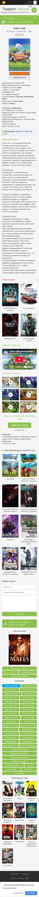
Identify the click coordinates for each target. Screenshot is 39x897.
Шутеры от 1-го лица (10, 725)
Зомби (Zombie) (27, 729)
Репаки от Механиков (11, 694)
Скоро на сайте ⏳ (10, 672)
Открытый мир (29, 717)
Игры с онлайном (11, 686)
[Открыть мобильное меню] (34, 10)
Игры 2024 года (28, 697)
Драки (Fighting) (10, 741)
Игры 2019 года (10, 709)
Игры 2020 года (28, 706)
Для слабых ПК (10, 713)
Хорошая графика (11, 717)
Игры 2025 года (10, 697)
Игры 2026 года (29, 694)
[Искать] (34, 18)
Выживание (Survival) (19, 749)
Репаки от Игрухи (11, 690)
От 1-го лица (10, 721)
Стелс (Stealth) (28, 733)
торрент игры (13, 22)
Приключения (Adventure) (19, 757)
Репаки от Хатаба (28, 690)
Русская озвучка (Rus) (28, 672)
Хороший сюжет (28, 713)
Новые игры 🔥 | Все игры (19, 668)
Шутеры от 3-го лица (28, 725)
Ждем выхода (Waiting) (19, 676)
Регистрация (28, 3)
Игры (21, 22)
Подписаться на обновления (19, 74)
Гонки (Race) (10, 729)
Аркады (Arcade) (28, 741)
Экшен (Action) (11, 733)
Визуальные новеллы (13, 765)
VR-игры (31, 765)
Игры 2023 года (10, 701)
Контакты (25, 874)
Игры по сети (29, 686)
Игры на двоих (11, 769)
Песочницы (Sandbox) (19, 761)
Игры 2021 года (10, 706)
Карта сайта (14, 874)
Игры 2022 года (28, 701)
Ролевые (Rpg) (10, 737)
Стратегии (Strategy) (28, 745)
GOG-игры (29, 769)
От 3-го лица (28, 721)
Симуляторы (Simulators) (19, 753)
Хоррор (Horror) (28, 737)
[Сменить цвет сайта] (3, 2)
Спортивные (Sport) (11, 745)
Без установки (19, 773)
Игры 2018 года (28, 709)
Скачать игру (19, 425)
